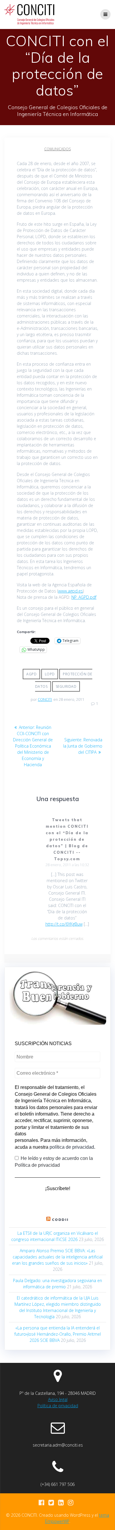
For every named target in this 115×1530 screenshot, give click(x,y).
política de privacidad (72, 1147)
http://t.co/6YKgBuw (64, 924)
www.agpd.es (70, 591)
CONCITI (45, 699)
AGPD (31, 674)
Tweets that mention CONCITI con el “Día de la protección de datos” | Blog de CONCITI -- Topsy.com (67, 839)
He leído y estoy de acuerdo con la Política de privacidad (54, 1161)
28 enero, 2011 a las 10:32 (67, 864)
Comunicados (57, 148)
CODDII (60, 1219)
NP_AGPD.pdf (83, 597)
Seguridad (66, 686)
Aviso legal (58, 1399)
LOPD (50, 674)
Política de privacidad (57, 1405)
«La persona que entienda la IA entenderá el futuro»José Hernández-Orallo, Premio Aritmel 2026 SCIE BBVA (57, 1334)
